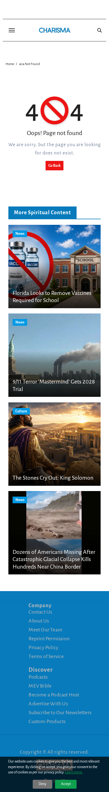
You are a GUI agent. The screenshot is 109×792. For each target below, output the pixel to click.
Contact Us (40, 612)
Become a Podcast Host (54, 695)
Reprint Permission (49, 638)
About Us (39, 621)
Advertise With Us (48, 703)
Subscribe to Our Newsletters (60, 712)
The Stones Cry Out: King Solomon (53, 478)
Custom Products (47, 721)
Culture (21, 411)
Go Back (54, 166)
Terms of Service (46, 656)
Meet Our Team (45, 629)
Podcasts (38, 677)
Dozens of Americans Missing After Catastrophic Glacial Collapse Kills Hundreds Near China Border (54, 559)
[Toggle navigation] (11, 30)
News (19, 234)
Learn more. (74, 772)
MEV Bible (40, 686)
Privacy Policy (43, 647)
